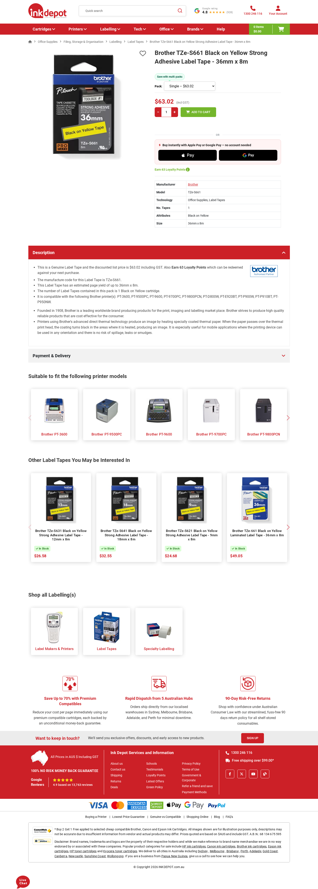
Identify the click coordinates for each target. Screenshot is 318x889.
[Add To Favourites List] (87, 53)
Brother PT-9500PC (107, 434)
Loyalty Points (155, 775)
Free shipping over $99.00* (252, 760)
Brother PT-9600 (159, 434)
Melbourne (217, 851)
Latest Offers (155, 781)
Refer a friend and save (197, 786)
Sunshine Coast (95, 856)
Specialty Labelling (159, 649)
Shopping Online (197, 817)
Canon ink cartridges (221, 846)
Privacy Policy (191, 763)
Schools (151, 763)
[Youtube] (253, 774)
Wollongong (115, 856)
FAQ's (229, 817)
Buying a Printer (96, 817)
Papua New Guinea (174, 856)
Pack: (158, 86)
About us (117, 763)
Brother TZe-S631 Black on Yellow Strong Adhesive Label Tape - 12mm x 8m (61, 535)
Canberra (61, 856)
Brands (193, 29)
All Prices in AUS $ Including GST (74, 757)
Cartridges (42, 29)
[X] (242, 774)
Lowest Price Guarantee (128, 817)
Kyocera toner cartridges (120, 851)
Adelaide (255, 851)
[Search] (180, 10)
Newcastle (76, 856)
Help (221, 29)
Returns (116, 781)
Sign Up (252, 738)
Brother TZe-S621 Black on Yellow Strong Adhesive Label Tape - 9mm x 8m (192, 535)
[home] (30, 41)
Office (164, 29)
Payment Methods (194, 792)
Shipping (116, 775)
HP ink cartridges (194, 846)
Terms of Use (190, 769)
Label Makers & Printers (54, 649)
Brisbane (232, 851)
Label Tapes (106, 649)
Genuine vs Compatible (165, 817)
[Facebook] (230, 774)
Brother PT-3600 (54, 434)
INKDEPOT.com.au (171, 867)
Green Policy (154, 787)
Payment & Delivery (52, 355)
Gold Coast (270, 851)
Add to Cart (200, 112)
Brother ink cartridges (252, 846)
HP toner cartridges (83, 851)
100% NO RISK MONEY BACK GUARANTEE (64, 771)
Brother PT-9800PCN (263, 434)
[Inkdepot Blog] (265, 774)
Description (44, 252)
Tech (138, 29)
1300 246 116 (241, 753)
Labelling (108, 29)
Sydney (203, 851)
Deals (114, 787)
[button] (288, 417)
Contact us (118, 769)
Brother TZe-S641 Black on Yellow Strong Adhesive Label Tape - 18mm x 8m (126, 535)
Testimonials (154, 769)
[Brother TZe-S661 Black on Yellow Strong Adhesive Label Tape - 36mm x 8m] (87, 107)
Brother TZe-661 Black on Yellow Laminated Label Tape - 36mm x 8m (257, 533)
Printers (76, 29)
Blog (217, 817)
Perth (244, 851)
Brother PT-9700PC (211, 434)
